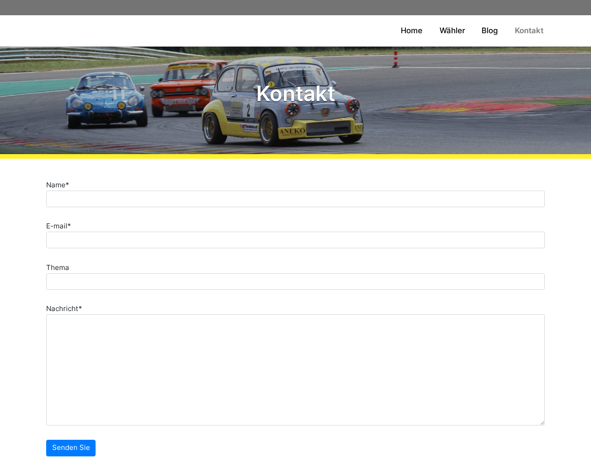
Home (411, 30)
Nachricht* (64, 308)
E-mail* (58, 226)
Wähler (452, 30)
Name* (57, 184)
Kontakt (529, 30)
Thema (57, 267)
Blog (490, 30)
